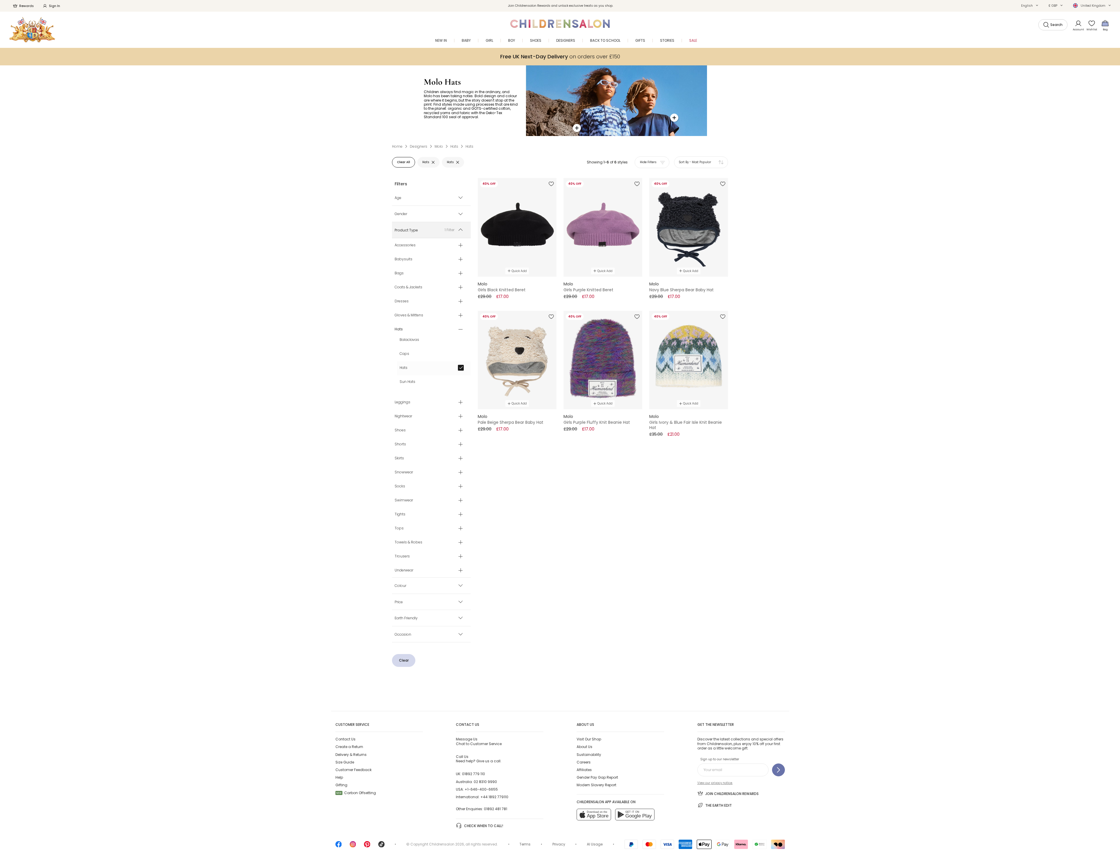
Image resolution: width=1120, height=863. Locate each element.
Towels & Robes (408, 542)
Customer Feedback (353, 769)
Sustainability (589, 754)
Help (339, 777)
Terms (525, 844)
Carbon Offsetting (356, 792)
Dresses (402, 301)
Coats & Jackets (408, 287)
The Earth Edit (718, 805)
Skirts (399, 458)
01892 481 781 (495, 808)
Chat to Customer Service (479, 741)
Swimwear (404, 500)
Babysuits (403, 259)
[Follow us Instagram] (353, 846)
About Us (584, 746)
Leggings (402, 402)
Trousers (402, 556)
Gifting (341, 784)
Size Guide (344, 762)
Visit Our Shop (589, 739)
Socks (400, 486)
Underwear (404, 570)
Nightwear (403, 416)
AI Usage (595, 844)
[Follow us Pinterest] (367, 846)
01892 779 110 (473, 773)
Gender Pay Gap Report (597, 777)
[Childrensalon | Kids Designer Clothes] (32, 29)
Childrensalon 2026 (446, 844)
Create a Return (349, 746)
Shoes (400, 430)
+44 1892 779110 (494, 796)
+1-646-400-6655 (481, 789)
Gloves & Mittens (409, 315)
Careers (584, 762)
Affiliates (584, 769)
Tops (399, 528)
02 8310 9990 (485, 781)
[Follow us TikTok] (381, 846)
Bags (399, 273)
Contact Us (345, 739)
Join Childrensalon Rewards (732, 793)
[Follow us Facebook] (338, 846)
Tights (400, 514)
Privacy (558, 844)
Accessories (405, 245)
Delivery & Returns (351, 754)
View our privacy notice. (715, 783)
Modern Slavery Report (596, 784)
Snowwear (404, 472)
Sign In (54, 6)
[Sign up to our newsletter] (778, 769)
